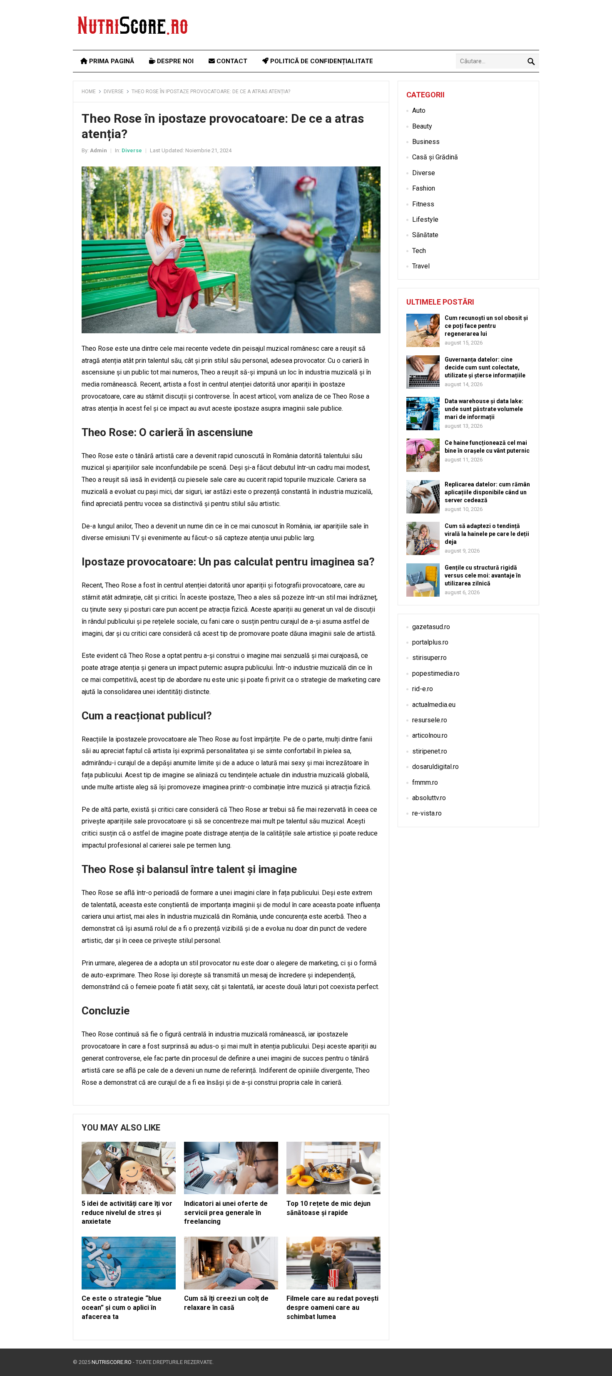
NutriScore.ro (112, 1362)
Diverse (114, 91)
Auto (418, 110)
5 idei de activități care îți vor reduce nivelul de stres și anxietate (127, 1212)
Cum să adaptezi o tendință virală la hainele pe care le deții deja (487, 534)
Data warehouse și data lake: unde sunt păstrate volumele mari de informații (484, 409)
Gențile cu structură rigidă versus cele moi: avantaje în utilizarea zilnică (483, 575)
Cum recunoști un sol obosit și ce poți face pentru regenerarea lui (486, 326)
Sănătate (425, 235)
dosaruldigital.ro (435, 767)
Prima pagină (110, 61)
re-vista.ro (427, 813)
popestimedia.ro (436, 673)
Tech (419, 251)
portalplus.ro (430, 642)
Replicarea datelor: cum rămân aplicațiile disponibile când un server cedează (487, 492)
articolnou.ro (430, 735)
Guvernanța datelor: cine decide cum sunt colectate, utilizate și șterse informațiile (485, 367)
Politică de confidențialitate (321, 61)
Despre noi (174, 61)
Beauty (422, 126)
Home (89, 91)
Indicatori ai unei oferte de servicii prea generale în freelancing (226, 1212)
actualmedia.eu (433, 705)
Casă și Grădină (435, 157)
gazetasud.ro (431, 627)
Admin (98, 150)
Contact (231, 61)
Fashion (423, 188)
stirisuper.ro (429, 658)
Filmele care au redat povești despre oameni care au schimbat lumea (332, 1307)
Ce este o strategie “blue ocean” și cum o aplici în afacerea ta (122, 1307)
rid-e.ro (422, 689)
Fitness (423, 204)
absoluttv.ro (429, 798)
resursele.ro (429, 720)
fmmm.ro (425, 782)
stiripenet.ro (429, 751)
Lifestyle (425, 219)
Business (426, 142)
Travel (421, 266)
